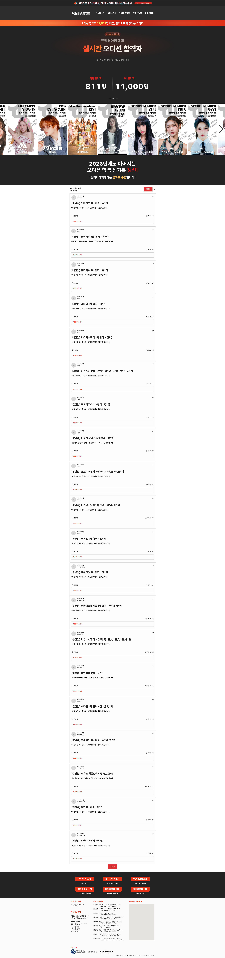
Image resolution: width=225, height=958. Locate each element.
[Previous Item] (4, 129)
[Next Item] (221, 129)
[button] (99, 13)
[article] (113, 210)
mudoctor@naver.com (82, 915)
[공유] (153, 196)
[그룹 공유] (155, 189)
